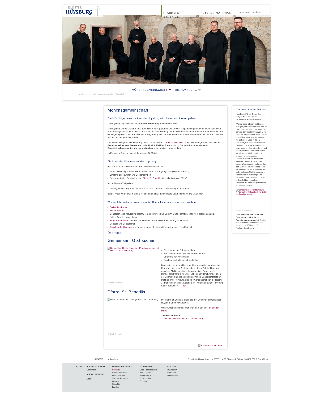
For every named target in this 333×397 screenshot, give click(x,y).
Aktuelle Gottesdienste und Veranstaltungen (184, 318)
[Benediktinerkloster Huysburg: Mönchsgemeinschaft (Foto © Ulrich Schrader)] (134, 264)
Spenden (143, 381)
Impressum (172, 370)
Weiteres (172, 367)
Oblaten (115, 381)
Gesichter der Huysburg (121, 227)
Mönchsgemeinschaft (150, 89)
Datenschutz (172, 375)
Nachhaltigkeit (146, 375)
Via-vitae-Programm (120, 378)
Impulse (115, 387)
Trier (183, 286)
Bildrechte (171, 372)
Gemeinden (91, 370)
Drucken (114, 359)
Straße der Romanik (148, 370)
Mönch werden (117, 210)
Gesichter (116, 384)
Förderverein (145, 378)
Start (79, 367)
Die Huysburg (186, 89)
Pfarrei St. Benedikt (172, 15)
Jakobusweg (145, 372)
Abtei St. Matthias (216, 12)
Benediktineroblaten (119, 220)
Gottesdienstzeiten (118, 207)
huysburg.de (84, 94)
